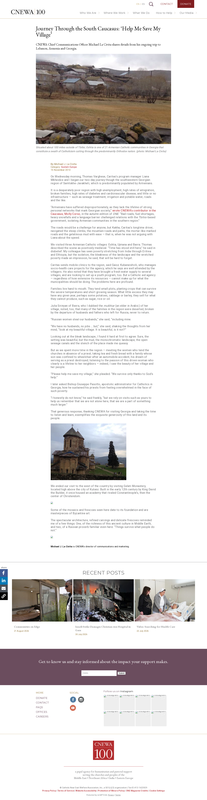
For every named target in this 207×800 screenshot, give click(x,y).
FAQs (39, 707)
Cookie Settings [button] (157, 791)
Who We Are (88, 12)
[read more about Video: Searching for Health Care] (165, 600)
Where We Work (114, 12)
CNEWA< (28, 11)
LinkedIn (4, 581)
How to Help (164, 12)
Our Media (187, 12)
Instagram (126, 691)
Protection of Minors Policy (111, 791)
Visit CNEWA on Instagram (81, 699)
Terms (118, 795)
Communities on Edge (27, 626)
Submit (121, 673)
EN (138, 4)
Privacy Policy (49, 791)
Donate (185, 4)
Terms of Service (66, 791)
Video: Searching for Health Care (156, 626)
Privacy (111, 795)
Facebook (4, 573)
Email (4, 588)
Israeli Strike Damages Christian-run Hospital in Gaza (103, 628)
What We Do (141, 12)
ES (143, 4)
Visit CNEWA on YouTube (73, 707)
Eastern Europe (69, 167)
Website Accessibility (86, 791)
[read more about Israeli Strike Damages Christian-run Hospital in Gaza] (103, 600)
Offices (41, 712)
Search (151, 4)
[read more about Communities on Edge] (42, 600)
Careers (42, 716)
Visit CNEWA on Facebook (73, 699)
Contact (167, 4)
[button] (111, 703)
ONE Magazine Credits (137, 791)
